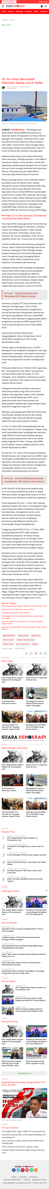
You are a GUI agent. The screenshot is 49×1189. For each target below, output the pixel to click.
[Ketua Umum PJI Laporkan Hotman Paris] (36, 669)
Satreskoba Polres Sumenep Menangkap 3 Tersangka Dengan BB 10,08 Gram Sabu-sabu (23, 972)
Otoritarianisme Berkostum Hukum (15, 613)
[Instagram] (27, 1170)
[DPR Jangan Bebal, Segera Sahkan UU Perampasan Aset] (12, 669)
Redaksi (26, 1180)
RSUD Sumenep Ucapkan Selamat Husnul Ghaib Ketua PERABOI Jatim (29, 1010)
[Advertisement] (24, 52)
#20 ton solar (8, 640)
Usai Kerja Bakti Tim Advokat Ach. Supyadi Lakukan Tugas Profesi (22, 622)
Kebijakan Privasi (39, 1180)
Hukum (8, 25)
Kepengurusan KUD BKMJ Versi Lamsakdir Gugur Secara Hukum (24, 628)
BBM (3, 25)
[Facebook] (14, 1170)
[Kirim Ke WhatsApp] (45, 653)
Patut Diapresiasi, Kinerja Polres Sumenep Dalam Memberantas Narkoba (21, 964)
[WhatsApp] (31, 1170)
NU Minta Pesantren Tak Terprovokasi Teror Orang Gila (24, 872)
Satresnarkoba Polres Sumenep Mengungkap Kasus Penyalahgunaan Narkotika (22, 947)
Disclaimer (33, 1177)
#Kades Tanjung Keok (25, 640)
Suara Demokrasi (12, 87)
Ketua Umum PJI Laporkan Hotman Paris (18, 609)
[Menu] (3, 6)
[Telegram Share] (40, 653)
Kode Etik (23, 1177)
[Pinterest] (22, 1170)
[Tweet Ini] (31, 653)
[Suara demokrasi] (15, 6)
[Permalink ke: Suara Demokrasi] (4, 87)
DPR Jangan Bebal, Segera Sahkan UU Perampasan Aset (24, 606)
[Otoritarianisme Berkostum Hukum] (12, 693)
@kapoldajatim (9, 636)
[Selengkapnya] (46, 890)
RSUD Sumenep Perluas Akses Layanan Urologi (35, 1062)
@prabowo (36, 636)
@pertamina (23, 636)
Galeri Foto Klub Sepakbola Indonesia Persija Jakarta (25, 880)
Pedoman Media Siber (12, 1180)
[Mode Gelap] (42, 6)
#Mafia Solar (8, 644)
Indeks (14, 1177)
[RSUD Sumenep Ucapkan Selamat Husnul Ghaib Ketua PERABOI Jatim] (8, 1010)
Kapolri (35, 644)
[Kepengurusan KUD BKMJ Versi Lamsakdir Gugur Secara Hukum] (36, 717)
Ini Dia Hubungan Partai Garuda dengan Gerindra (26, 855)
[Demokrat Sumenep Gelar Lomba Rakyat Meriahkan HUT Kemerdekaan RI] (36, 902)
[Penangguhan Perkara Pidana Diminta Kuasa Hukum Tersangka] (36, 693)
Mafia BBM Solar (24, 87)
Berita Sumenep (22, 644)
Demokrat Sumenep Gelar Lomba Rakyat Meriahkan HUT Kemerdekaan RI (36, 912)
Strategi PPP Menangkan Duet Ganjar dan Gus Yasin (25, 847)
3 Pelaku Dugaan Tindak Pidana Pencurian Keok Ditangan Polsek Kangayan (21, 938)
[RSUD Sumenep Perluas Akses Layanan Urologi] (36, 1053)
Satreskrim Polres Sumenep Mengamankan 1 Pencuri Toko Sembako (22, 930)
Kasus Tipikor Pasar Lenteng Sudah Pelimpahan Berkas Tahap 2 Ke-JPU (24, 955)
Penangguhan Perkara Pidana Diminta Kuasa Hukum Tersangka (23, 617)
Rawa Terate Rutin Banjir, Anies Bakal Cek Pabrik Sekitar (26, 863)
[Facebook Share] (26, 653)
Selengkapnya (24, 1073)
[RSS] (36, 1170)
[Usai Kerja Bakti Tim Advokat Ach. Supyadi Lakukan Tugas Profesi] (12, 717)
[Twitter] (18, 1170)
